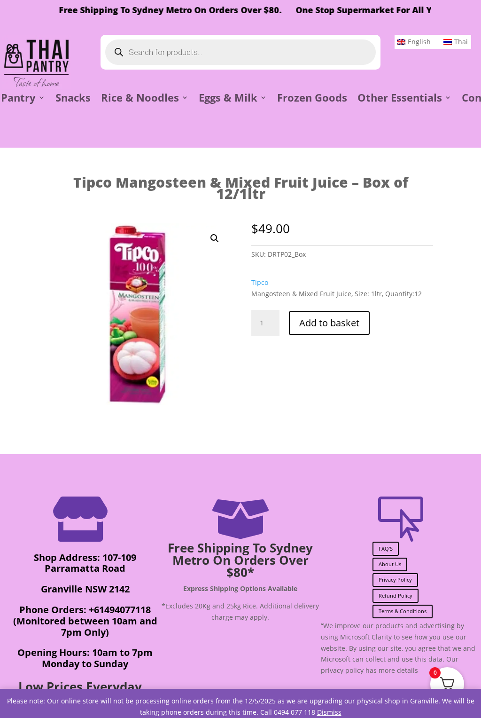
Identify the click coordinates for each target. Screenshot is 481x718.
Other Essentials (399, 99)
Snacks (73, 99)
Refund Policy (395, 595)
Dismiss (329, 712)
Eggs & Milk (228, 99)
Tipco (259, 282)
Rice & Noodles (140, 99)
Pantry (18, 99)
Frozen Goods (312, 99)
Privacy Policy (395, 579)
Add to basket (329, 322)
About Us (390, 564)
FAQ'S (386, 548)
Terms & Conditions (403, 611)
